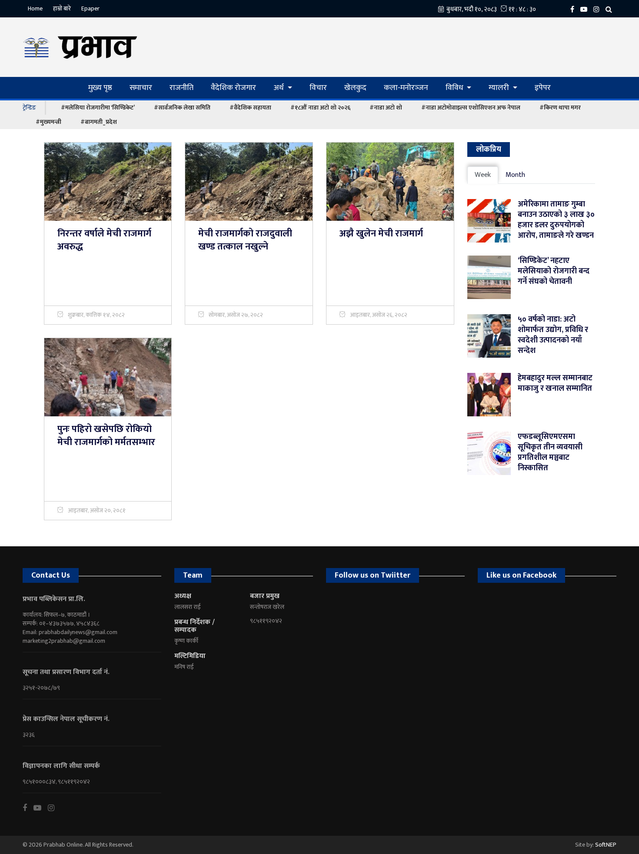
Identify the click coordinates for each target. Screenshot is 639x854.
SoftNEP (605, 845)
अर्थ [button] (279, 87)
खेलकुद (355, 87)
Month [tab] (515, 175)
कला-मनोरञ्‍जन (406, 87)
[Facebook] (574, 9)
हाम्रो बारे (62, 8)
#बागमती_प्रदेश (98, 122)
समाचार (141, 87)
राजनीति (181, 87)
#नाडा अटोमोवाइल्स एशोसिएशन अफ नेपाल (470, 108)
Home (35, 8)
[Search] (611, 9)
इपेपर (543, 87)
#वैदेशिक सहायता (250, 108)
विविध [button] (455, 87)
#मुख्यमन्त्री (48, 122)
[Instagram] (598, 9)
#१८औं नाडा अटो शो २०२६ (320, 108)
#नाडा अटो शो (385, 108)
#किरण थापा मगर (560, 108)
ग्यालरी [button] (500, 87)
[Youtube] (40, 808)
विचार (318, 87)
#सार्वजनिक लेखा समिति (182, 108)
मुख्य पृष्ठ (100, 87)
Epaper (90, 8)
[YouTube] (586, 9)
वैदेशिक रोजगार (233, 87)
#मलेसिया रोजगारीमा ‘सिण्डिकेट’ (98, 108)
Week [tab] (483, 175)
